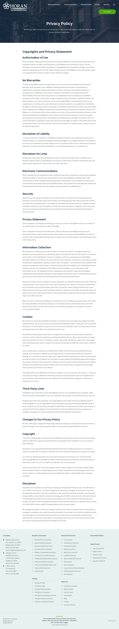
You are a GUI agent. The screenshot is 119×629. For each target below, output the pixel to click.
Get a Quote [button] (107, 11)
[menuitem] (54, 4)
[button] (114, 4)
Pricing (97, 4)
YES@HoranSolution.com (17, 550)
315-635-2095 (14, 548)
